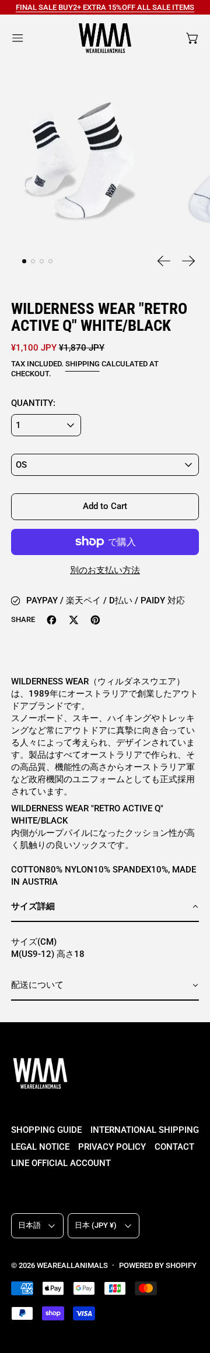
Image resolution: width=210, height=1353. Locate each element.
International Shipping (144, 1130)
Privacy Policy (112, 1147)
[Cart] (193, 38)
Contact (174, 1147)
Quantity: (33, 403)
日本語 (29, 1225)
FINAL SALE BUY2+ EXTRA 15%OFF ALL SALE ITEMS (105, 7)
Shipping (82, 363)
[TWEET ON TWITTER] (73, 620)
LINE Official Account (61, 1163)
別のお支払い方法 (105, 570)
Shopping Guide (46, 1130)
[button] (79, 163)
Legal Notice (40, 1147)
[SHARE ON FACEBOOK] (51, 620)
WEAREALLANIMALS (72, 1265)
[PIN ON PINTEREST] (95, 620)
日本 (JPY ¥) (96, 1225)
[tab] (24, 261)
